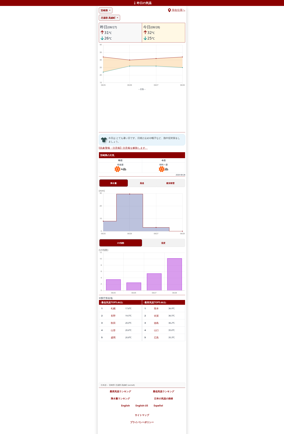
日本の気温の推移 (163, 398)
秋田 (113, 323)
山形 (113, 330)
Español (158, 405)
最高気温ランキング (120, 391)
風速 (142, 183)
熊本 (156, 308)
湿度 (163, 243)
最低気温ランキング (163, 391)
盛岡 (113, 337)
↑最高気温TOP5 (151, 302)
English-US (141, 405)
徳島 (156, 323)
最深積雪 (170, 183)
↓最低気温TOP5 (108, 302)
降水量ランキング (120, 398)
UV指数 (120, 243)
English (125, 405)
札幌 (113, 308)
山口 (156, 330)
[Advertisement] (142, 111)
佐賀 (156, 315)
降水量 (113, 183)
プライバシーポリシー (142, 422)
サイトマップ (142, 415)
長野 (113, 315)
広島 (156, 337)
